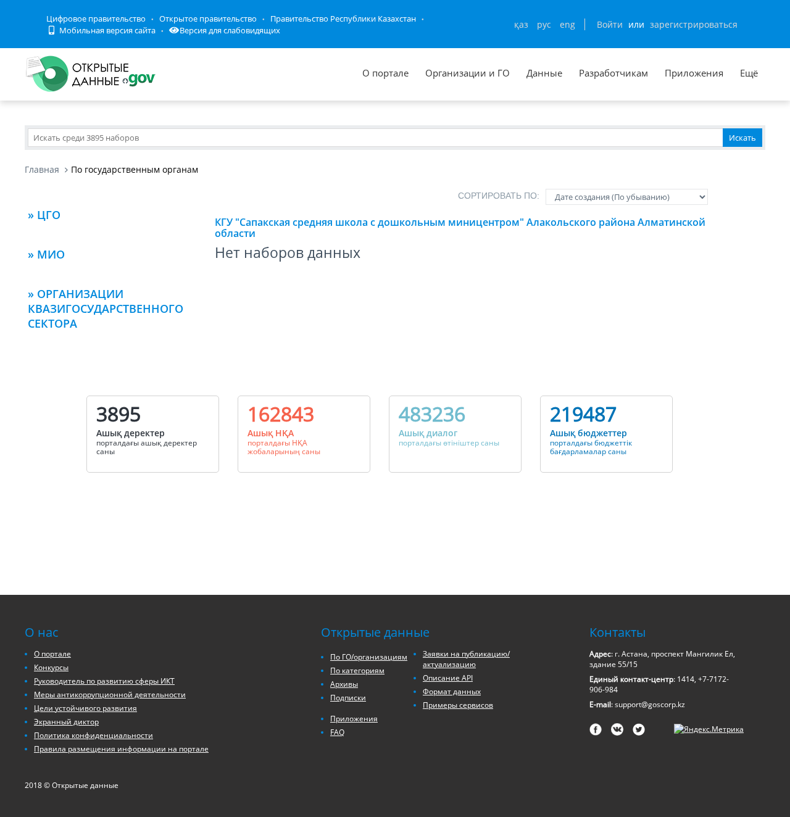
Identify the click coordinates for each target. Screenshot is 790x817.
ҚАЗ (521, 24)
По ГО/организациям (368, 657)
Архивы (344, 684)
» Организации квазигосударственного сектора (105, 308)
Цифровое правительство (96, 18)
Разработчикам (613, 73)
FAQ (337, 732)
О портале (385, 73)
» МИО (46, 254)
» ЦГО (44, 214)
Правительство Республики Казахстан (343, 18)
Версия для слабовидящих (230, 30)
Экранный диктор (66, 721)
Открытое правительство (208, 18)
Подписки (348, 697)
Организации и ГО (467, 73)
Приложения (694, 73)
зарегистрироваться (694, 24)
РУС (544, 24)
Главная (42, 169)
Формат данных (452, 691)
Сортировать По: (498, 196)
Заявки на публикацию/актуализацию (466, 659)
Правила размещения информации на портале (121, 749)
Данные (544, 73)
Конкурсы (51, 667)
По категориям (357, 670)
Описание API (448, 678)
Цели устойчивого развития (85, 708)
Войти (610, 24)
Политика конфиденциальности (93, 735)
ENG (567, 24)
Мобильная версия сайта (106, 30)
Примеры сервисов (458, 705)
